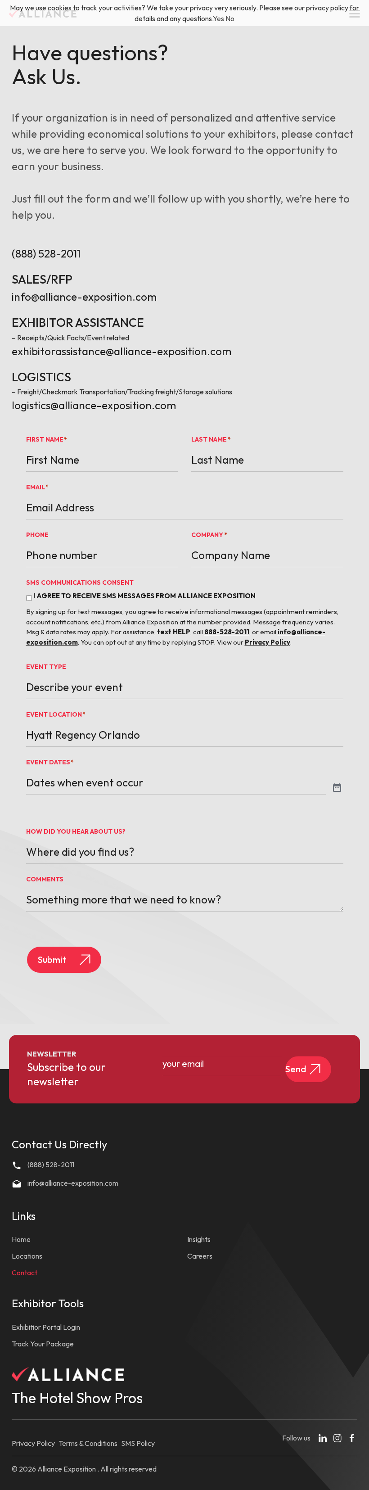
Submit (52, 959)
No (229, 18)
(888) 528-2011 (46, 253)
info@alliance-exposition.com (84, 296)
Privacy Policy (33, 1443)
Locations (27, 1255)
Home (21, 1239)
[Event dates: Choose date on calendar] (337, 788)
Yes (218, 18)
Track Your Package (43, 1343)
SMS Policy (138, 1443)
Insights (199, 1239)
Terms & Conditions (87, 1443)
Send (295, 1069)
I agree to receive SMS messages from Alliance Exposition (144, 595)
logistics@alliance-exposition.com (94, 405)
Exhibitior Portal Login (46, 1327)
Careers (199, 1255)
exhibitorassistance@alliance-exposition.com (121, 351)
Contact (24, 1272)
